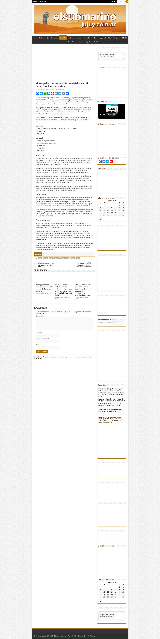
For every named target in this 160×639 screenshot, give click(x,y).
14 (115, 210)
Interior (79, 38)
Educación (87, 38)
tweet (44, 254)
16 (123, 210)
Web (37, 345)
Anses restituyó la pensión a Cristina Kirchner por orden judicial (110, 410)
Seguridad (102, 38)
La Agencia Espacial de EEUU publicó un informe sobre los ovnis (46, 264)
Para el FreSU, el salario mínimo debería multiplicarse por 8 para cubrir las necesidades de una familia (63, 290)
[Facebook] (112, 2)
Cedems (57, 258)
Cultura (94, 38)
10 (100, 210)
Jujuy (47, 38)
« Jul (100, 220)
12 (108, 210)
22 (119, 212)
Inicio (35, 38)
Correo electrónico (42, 339)
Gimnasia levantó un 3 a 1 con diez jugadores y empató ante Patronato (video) (109, 405)
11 (104, 210)
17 (100, 212)
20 (112, 212)
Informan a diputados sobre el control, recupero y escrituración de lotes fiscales (111, 399)
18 (104, 212)
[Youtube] (116, 2)
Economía (54, 38)
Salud (109, 38)
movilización (65, 258)
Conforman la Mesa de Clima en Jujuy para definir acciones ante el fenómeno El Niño (111, 394)
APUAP (46, 258)
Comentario (40, 316)
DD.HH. (124, 38)
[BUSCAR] (127, 1)
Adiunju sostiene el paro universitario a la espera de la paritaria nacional (44, 288)
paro (72, 258)
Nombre (39, 333)
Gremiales (63, 38)
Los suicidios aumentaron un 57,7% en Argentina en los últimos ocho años (111, 389)
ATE (51, 258)
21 (115, 212)
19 (108, 212)
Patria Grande (72, 42)
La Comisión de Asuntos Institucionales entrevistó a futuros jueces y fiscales (83, 264)
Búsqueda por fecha (105, 323)
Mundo (81, 42)
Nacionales (71, 38)
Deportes (117, 38)
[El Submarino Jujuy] (80, 19)
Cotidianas (97, 42)
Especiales (89, 42)
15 (119, 210)
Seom (78, 258)
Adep (40, 258)
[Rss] (110, 2)
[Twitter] (114, 2)
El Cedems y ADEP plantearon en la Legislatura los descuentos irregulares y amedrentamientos (83, 290)
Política (41, 38)
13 (112, 210)
